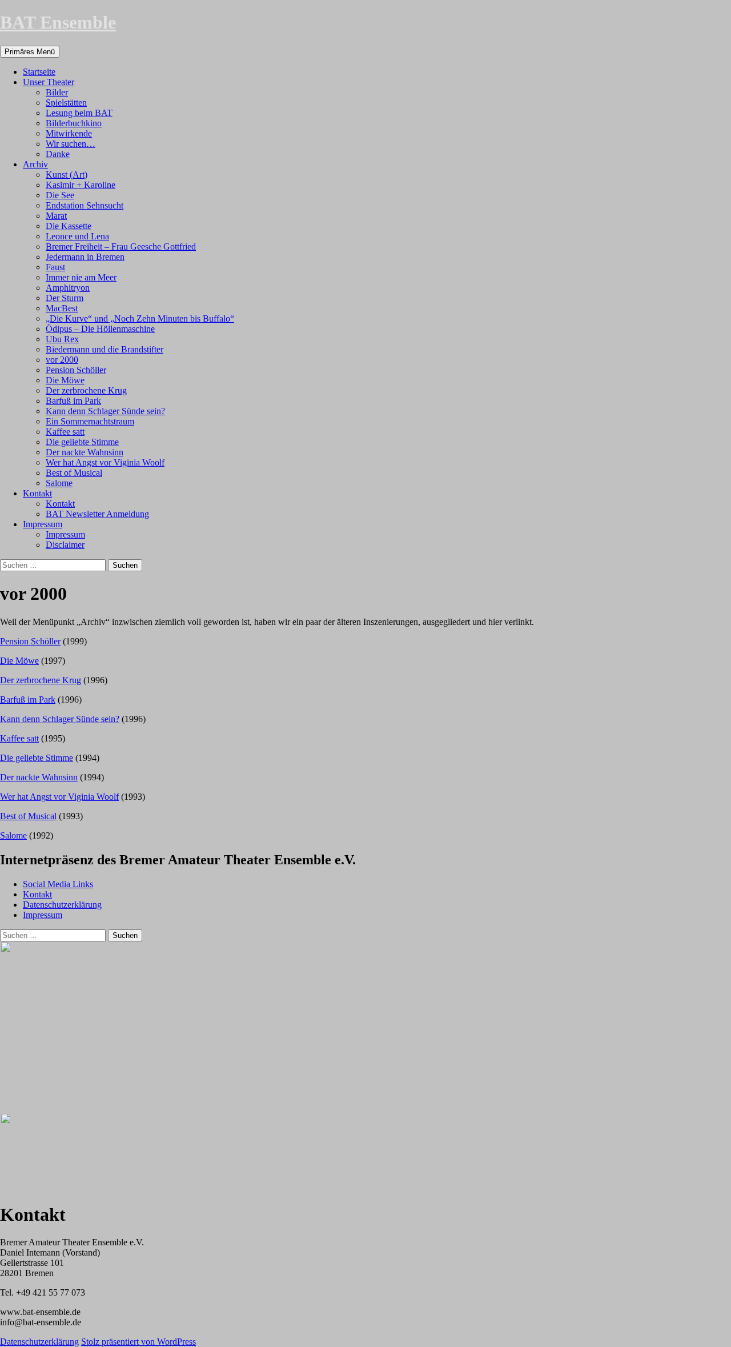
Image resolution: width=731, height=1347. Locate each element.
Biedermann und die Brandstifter (104, 349)
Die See (60, 195)
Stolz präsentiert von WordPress (138, 1341)
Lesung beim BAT (79, 113)
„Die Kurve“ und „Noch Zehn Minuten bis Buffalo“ (140, 318)
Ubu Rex (62, 339)
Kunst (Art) (66, 174)
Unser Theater (48, 82)
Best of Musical (74, 473)
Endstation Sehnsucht (84, 205)
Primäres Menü (30, 51)
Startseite (39, 72)
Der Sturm (64, 298)
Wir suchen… (70, 144)
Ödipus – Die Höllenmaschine (100, 329)
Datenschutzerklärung (62, 904)
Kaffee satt (65, 431)
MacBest (62, 308)
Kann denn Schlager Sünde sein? (105, 411)
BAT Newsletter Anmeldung (97, 514)
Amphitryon (68, 287)
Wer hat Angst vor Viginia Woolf (105, 462)
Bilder (57, 92)
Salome (59, 483)
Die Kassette (68, 226)
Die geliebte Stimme (82, 442)
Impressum (42, 524)
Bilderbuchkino (74, 123)
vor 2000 (62, 359)
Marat (56, 216)
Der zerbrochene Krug (86, 390)
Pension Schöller (76, 370)
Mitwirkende (69, 133)
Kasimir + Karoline (80, 185)
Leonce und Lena (77, 236)
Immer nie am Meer (81, 277)
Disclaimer (65, 545)
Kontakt (37, 493)
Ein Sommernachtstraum (90, 421)
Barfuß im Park (73, 401)
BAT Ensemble (58, 22)
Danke (58, 154)
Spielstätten (66, 102)
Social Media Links (58, 884)
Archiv (35, 164)
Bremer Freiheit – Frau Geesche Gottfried (121, 246)
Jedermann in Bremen (85, 257)
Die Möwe (65, 380)
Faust (55, 267)
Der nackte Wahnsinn (84, 452)
